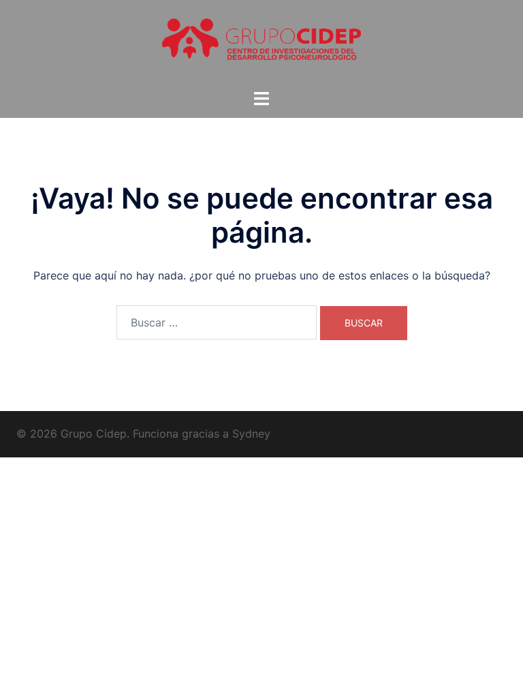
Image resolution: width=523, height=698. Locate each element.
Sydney (251, 433)
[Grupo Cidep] (261, 43)
